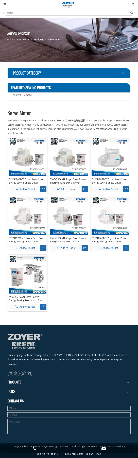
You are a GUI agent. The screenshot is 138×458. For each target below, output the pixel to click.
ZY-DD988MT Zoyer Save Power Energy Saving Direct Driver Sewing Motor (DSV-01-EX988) (109, 181)
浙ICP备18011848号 (48, 454)
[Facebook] (29, 373)
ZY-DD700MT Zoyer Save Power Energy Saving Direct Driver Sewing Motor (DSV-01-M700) (68, 239)
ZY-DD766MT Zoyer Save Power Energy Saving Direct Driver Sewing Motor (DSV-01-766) (109, 239)
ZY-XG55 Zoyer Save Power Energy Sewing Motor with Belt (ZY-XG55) (25, 298)
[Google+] (17, 373)
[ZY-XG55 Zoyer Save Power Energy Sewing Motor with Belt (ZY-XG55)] (27, 274)
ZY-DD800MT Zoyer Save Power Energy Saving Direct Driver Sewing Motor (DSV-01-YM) (26, 181)
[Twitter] (23, 373)
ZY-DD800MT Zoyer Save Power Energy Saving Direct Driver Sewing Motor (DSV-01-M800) (68, 181)
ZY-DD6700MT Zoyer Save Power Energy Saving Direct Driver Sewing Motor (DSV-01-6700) (27, 239)
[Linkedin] (10, 373)
